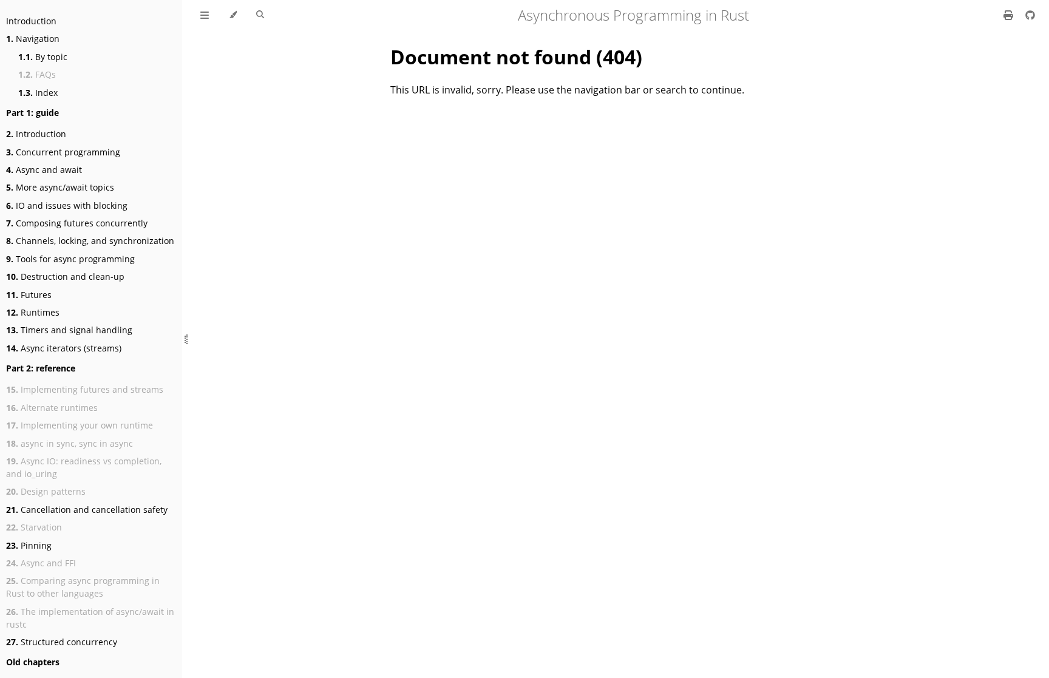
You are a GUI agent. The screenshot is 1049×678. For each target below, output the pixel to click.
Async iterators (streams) (63, 348)
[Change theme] (232, 15)
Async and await (44, 169)
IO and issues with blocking (66, 205)
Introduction (31, 21)
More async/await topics (60, 187)
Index (38, 92)
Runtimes (32, 312)
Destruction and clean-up (65, 276)
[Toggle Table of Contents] (204, 15)
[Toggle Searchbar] (260, 15)
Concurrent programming (63, 152)
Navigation (32, 38)
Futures (29, 294)
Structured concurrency (61, 642)
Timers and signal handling (69, 330)
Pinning (29, 545)
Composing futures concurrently (77, 223)
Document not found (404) (516, 57)
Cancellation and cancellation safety (87, 509)
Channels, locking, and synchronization (90, 240)
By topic (42, 57)
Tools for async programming (70, 259)
